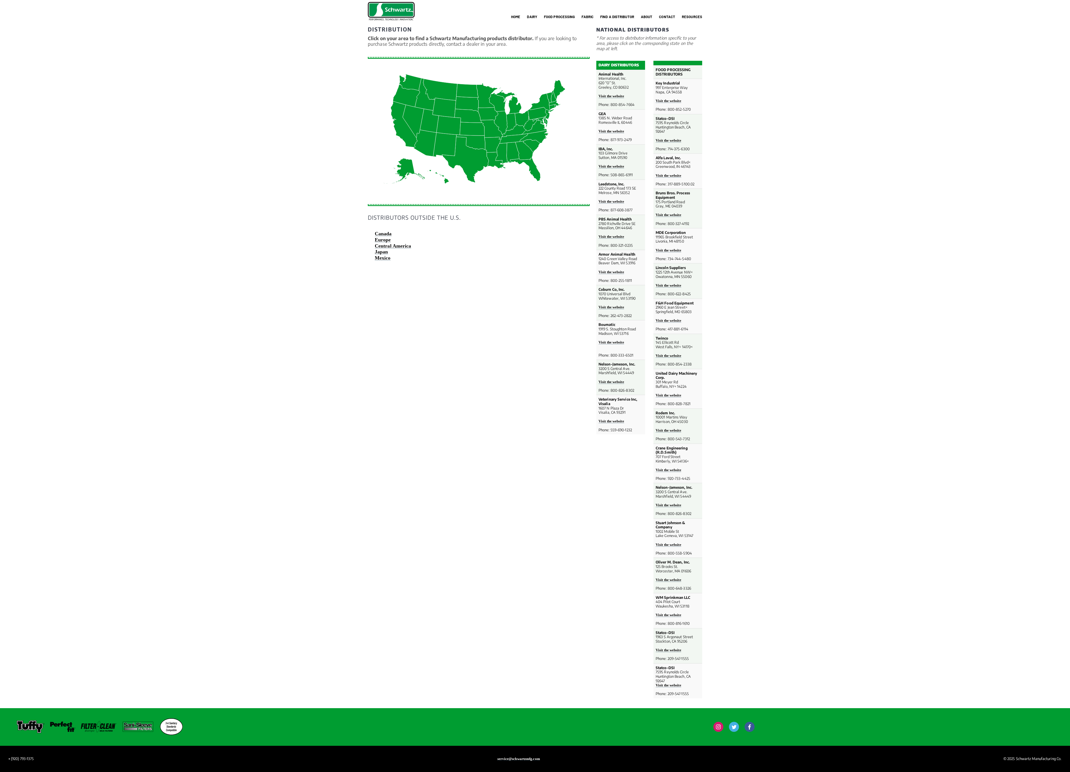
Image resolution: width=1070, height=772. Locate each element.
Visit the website (611, 96)
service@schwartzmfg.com (518, 759)
